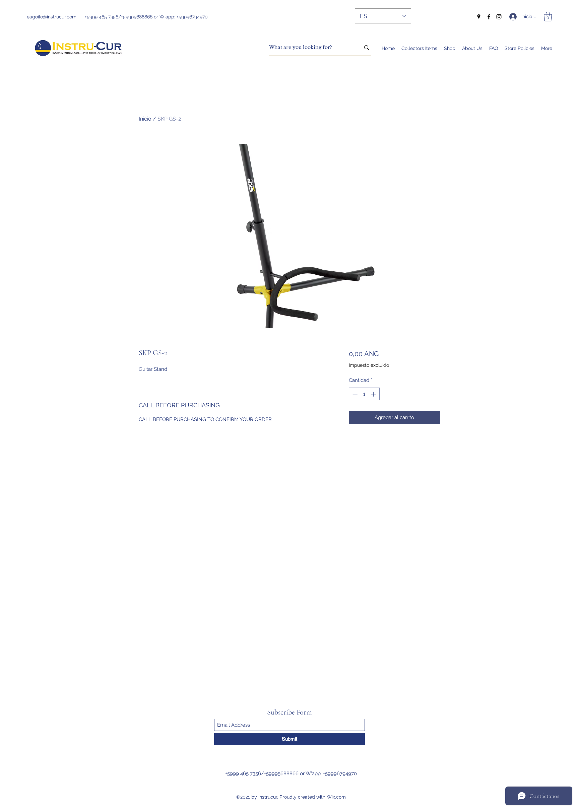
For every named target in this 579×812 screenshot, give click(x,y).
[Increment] (374, 394)
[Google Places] (478, 16)
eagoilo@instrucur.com (51, 16)
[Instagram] (499, 16)
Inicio (145, 119)
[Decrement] (354, 394)
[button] (548, 16)
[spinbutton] (364, 394)
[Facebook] (489, 16)
